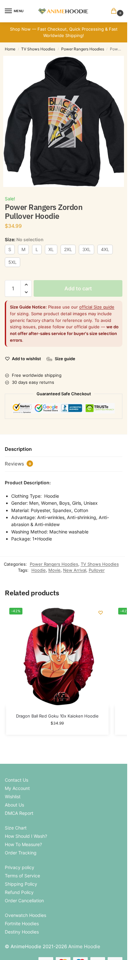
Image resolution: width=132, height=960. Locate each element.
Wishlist (13, 796)
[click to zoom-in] (66, 121)
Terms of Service (22, 875)
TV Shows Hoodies (38, 49)
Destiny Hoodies (22, 931)
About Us (14, 804)
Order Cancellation (24, 900)
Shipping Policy (21, 884)
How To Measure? (23, 844)
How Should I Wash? (26, 836)
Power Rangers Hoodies (82, 49)
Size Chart (16, 827)
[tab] (63, 449)
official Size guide (96, 306)
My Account (17, 788)
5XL (12, 262)
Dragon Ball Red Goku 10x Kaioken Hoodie (57, 715)
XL (51, 249)
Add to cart (78, 288)
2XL (68, 249)
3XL (86, 249)
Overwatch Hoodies (25, 915)
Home (10, 49)
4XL (105, 249)
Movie (54, 570)
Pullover (97, 570)
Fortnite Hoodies (22, 923)
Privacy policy (19, 867)
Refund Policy (19, 892)
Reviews (18, 464)
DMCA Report (19, 813)
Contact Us (16, 780)
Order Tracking (21, 852)
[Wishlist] (100, 612)
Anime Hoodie (84, 946)
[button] (115, 11)
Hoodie (38, 570)
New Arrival (74, 570)
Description (18, 449)
